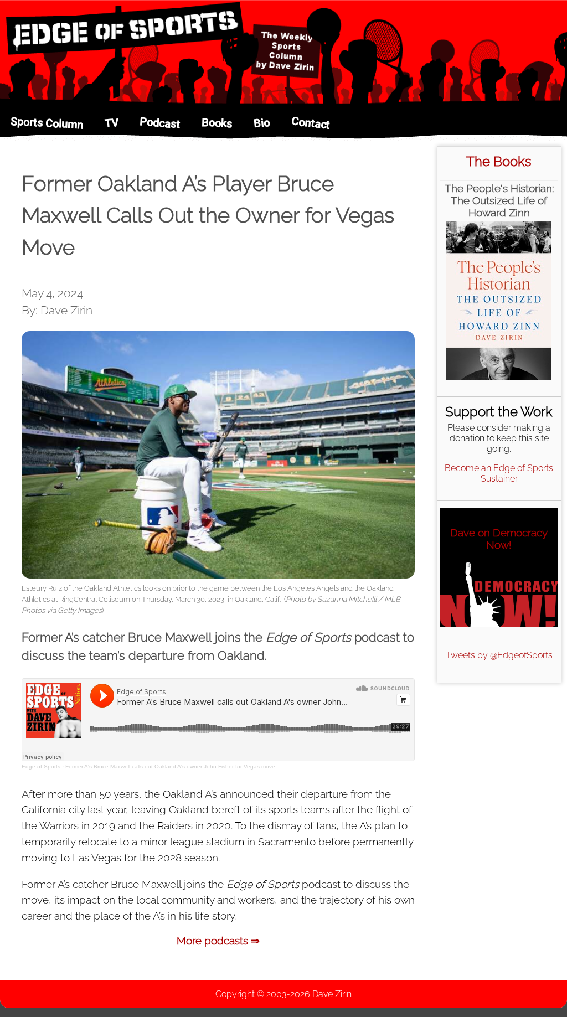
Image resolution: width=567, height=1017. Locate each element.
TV (111, 123)
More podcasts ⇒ (218, 941)
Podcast (160, 123)
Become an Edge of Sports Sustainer (499, 473)
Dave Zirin (332, 994)
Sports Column (47, 123)
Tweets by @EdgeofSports (499, 655)
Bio (261, 123)
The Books (499, 161)
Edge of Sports (41, 766)
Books (217, 123)
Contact (311, 122)
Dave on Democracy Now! (499, 538)
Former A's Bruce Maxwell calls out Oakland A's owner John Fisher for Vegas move (170, 766)
